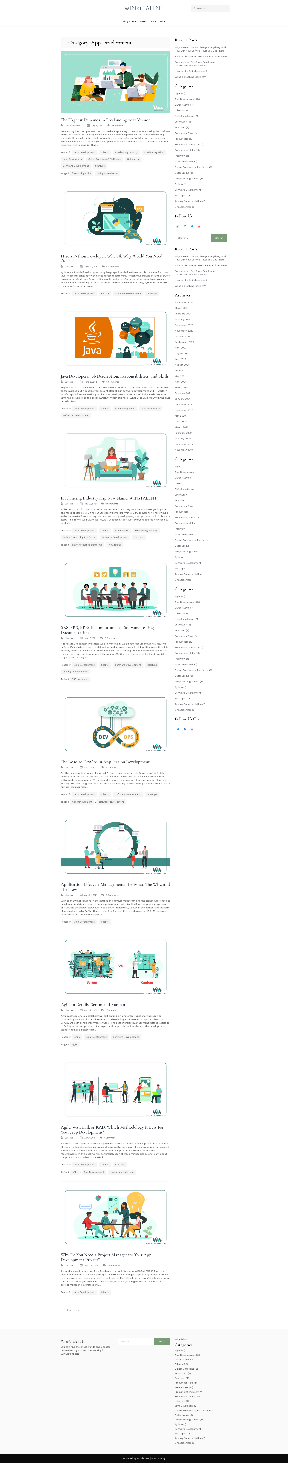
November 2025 (184, 302)
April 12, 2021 (90, 1010)
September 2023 (184, 342)
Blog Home (129, 21)
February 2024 (183, 313)
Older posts (72, 1310)
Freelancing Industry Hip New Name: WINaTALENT (109, 498)
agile (74, 1044)
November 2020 (184, 410)
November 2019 (184, 449)
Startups (100, 166)
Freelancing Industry (126, 152)
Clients (105, 152)
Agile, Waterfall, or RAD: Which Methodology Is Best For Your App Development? (112, 1129)
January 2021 (182, 398)
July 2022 (180, 359)
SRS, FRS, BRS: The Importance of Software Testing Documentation (107, 630)
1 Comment (117, 125)
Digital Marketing (184, 116)
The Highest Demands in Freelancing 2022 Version (106, 120)
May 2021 (180, 376)
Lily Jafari (69, 267)
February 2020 (183, 432)
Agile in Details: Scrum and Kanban (93, 1004)
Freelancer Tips (184, 133)
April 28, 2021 (90, 767)
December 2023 (184, 325)
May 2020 (180, 415)
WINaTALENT (148, 21)
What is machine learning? (190, 76)
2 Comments (111, 504)
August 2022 (182, 353)
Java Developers (72, 159)
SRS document (80, 679)
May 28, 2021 (90, 504)
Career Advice (183, 104)
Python (105, 293)
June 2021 (181, 370)
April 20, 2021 (90, 895)
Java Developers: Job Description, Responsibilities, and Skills (114, 376)
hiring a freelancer (108, 173)
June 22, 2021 (91, 267)
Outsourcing (133, 159)
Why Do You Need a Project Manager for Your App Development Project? (106, 1257)
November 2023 (184, 330)
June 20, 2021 (91, 382)
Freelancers (121, 530)
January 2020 (183, 438)
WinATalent (114, 544)
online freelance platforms (87, 544)
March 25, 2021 (91, 1265)
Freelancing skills (154, 152)
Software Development (76, 166)
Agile (77, 1037)
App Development (84, 152)
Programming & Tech (187, 178)
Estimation (181, 121)
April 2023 (180, 347)
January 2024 (183, 319)
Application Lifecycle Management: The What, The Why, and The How (115, 887)
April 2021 (180, 381)
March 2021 (181, 387)
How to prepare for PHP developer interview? (201, 56)
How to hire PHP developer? (191, 71)
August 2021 (182, 364)
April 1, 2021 (89, 1138)
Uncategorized (183, 206)
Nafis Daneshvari (72, 125)
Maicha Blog (158, 1458)
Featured (180, 127)
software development (111, 801)
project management (122, 1172)
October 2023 (182, 336)
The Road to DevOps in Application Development (105, 761)
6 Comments (112, 267)
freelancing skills (81, 173)
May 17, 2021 (90, 638)
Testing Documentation (75, 671)
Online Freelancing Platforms (104, 159)
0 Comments (111, 638)
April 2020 (181, 421)
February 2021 (183, 393)
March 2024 (182, 308)
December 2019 (184, 444)
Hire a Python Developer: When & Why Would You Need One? (111, 258)
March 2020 (182, 427)
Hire (162, 21)
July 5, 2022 (97, 125)
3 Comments (112, 767)
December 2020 (184, 404)
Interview (180, 155)
